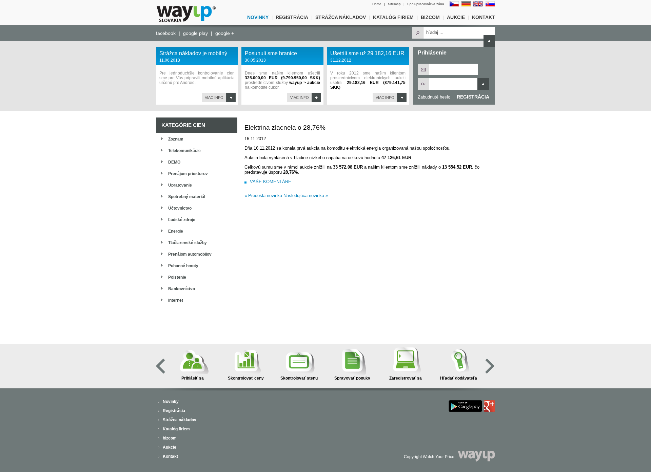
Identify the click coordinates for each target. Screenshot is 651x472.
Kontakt (483, 17)
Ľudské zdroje (181, 219)
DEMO (174, 162)
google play (195, 33)
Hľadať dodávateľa (458, 378)
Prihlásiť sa (192, 378)
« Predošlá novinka (263, 195)
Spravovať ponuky (352, 378)
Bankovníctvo (181, 288)
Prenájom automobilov (190, 254)
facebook (166, 33)
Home (376, 4)
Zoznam (175, 139)
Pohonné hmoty (183, 265)
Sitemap (394, 4)
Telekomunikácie (184, 150)
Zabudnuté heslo (434, 97)
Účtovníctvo (180, 208)
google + (224, 33)
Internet (175, 300)
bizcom (430, 17)
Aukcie (456, 17)
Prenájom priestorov (188, 173)
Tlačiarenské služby (187, 242)
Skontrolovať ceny (246, 378)
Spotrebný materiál (186, 196)
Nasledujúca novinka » (305, 195)
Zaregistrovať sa (405, 378)
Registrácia (292, 17)
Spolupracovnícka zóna (425, 4)
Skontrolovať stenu (299, 378)
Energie (175, 231)
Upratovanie (180, 185)
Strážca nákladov (340, 17)
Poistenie (177, 277)
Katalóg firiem (393, 17)
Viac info (214, 97)
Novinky (258, 17)
